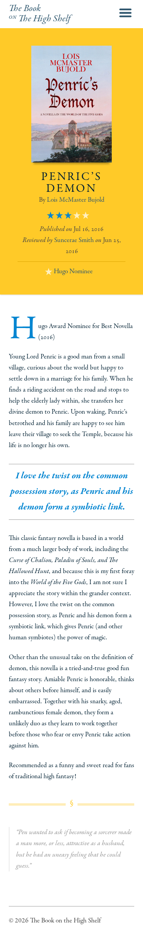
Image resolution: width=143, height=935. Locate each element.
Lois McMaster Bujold (75, 199)
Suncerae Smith (74, 240)
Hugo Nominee (73, 271)
